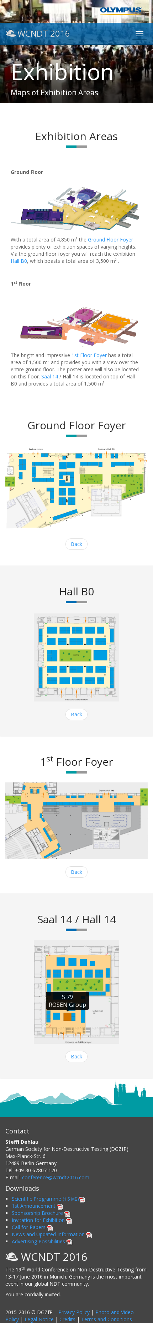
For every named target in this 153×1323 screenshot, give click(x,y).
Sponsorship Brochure (38, 1213)
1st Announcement (34, 1205)
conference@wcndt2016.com (55, 1177)
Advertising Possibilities (39, 1241)
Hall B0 (19, 260)
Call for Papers (29, 1227)
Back (76, 544)
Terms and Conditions (106, 1319)
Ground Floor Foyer (110, 239)
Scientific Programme (45, 1198)
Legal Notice (39, 1319)
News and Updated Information (49, 1234)
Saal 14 (49, 376)
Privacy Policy (74, 1312)
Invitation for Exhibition (39, 1220)
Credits (67, 1319)
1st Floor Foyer (89, 355)
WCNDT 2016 (43, 32)
